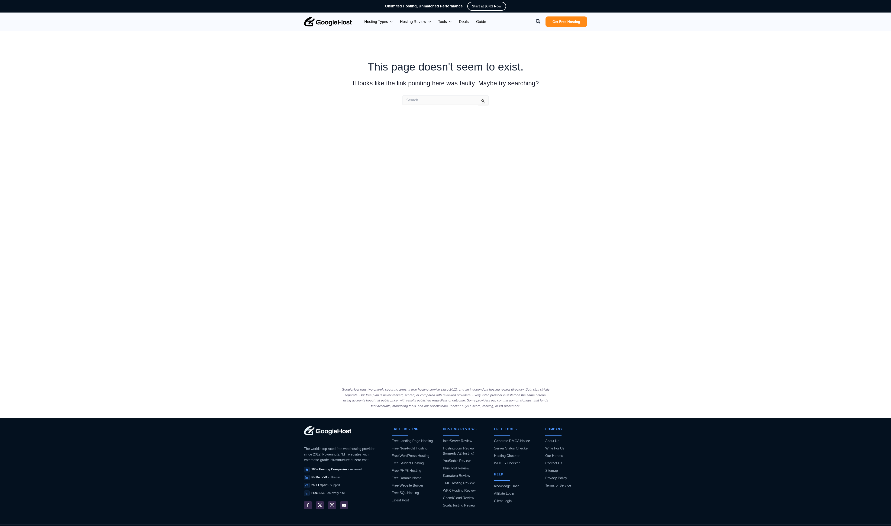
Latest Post (400, 500)
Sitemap (551, 470)
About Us (552, 441)
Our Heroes (554, 456)
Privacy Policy (556, 478)
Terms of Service (558, 485)
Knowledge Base (507, 486)
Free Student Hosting (408, 463)
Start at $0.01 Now (486, 6)
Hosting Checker (507, 456)
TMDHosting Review (459, 483)
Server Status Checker (511, 448)
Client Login (503, 501)
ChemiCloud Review (458, 498)
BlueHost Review (456, 468)
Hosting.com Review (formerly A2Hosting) (459, 450)
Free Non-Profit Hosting (409, 448)
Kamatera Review (456, 476)
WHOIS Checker (507, 463)
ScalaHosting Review (459, 505)
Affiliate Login (504, 493)
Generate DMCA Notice (512, 441)
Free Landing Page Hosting (412, 441)
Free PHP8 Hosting (406, 470)
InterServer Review (457, 441)
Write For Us (555, 448)
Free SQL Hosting (405, 493)
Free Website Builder (407, 485)
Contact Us (553, 463)
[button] (390, 22)
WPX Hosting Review (459, 490)
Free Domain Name (407, 478)
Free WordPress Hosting (410, 456)
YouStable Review (457, 461)
